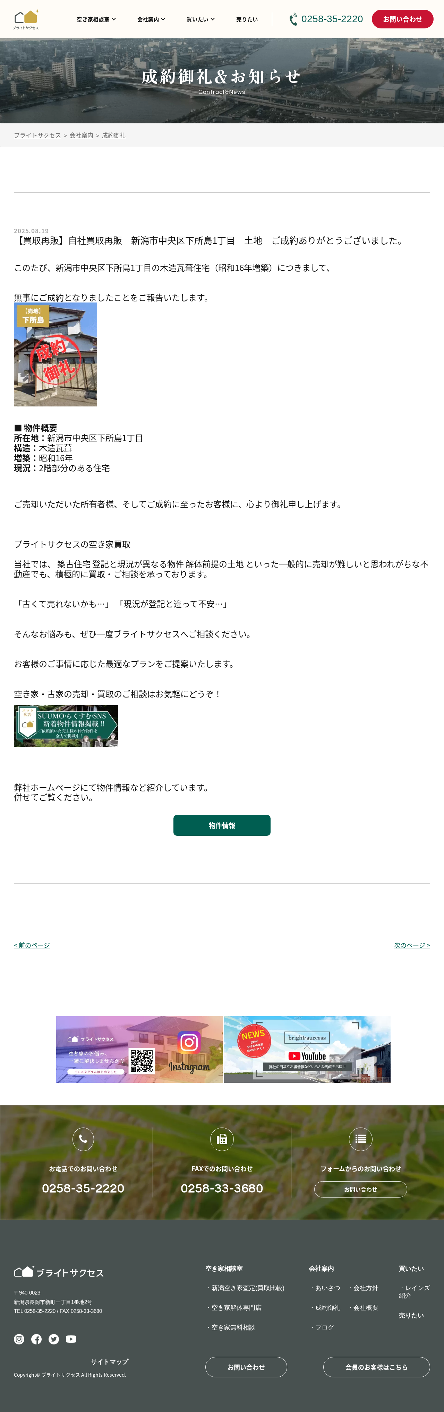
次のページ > (412, 945)
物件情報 (222, 825)
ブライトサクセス (37, 135)
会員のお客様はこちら (376, 1366)
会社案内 (148, 19)
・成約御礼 (324, 1307)
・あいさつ (324, 1287)
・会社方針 (362, 1287)
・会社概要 (362, 1307)
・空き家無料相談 (230, 1327)
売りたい (247, 19)
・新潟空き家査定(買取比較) (244, 1287)
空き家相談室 (93, 19)
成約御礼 (114, 135)
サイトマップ (109, 1361)
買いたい (197, 19)
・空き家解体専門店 (233, 1307)
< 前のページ (32, 945)
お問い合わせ (402, 19)
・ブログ (321, 1327)
